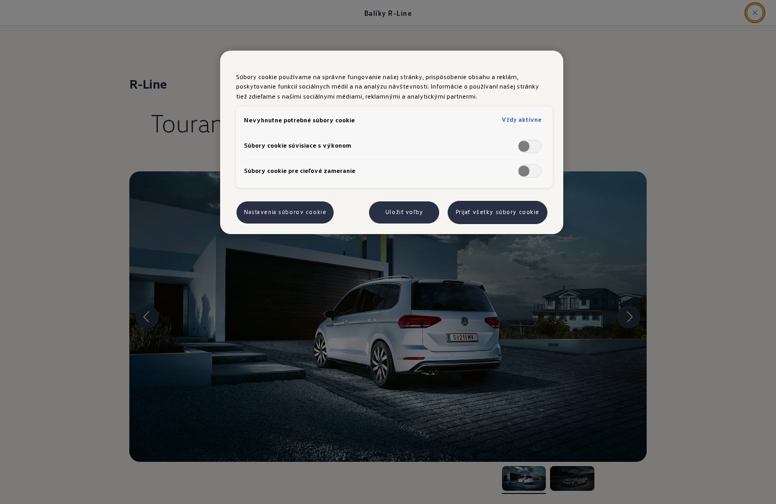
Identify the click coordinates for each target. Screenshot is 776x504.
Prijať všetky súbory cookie (498, 212)
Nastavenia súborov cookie (285, 212)
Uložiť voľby (404, 212)
